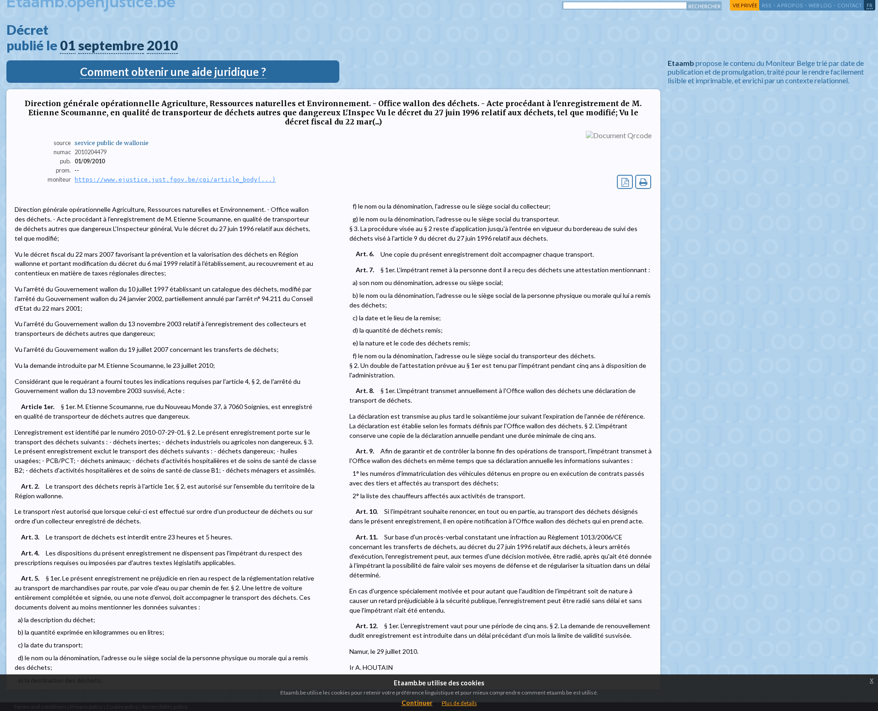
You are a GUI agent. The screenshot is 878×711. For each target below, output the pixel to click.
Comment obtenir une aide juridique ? (173, 71)
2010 (162, 45)
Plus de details (459, 703)
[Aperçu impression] (643, 182)
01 (67, 45)
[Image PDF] (625, 182)
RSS (766, 5)
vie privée (745, 5)
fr (870, 5)
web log (820, 5)
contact (849, 5)
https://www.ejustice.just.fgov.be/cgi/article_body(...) (175, 179)
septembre (111, 45)
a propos (790, 5)
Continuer (417, 702)
